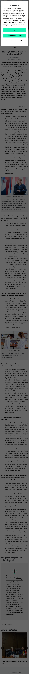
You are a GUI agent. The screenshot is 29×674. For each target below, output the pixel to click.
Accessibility (20, 40)
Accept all (14, 30)
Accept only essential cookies (14, 35)
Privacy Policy (13, 40)
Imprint (7, 40)
